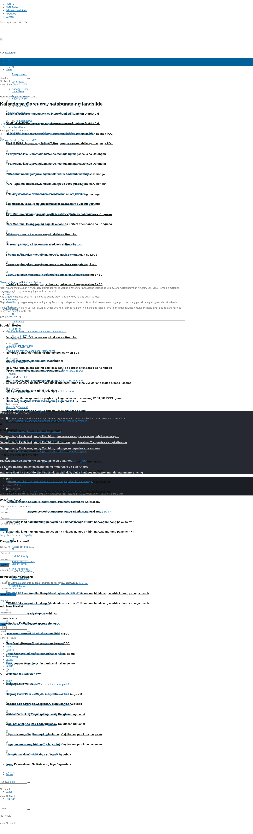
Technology (12, 656)
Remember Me (12, 523)
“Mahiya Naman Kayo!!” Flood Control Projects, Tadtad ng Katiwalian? (53, 511)
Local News (18, 91)
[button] (53, 44)
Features (11, 653)
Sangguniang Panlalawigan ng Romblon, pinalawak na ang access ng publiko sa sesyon (59, 436)
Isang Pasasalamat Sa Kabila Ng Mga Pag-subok (38, 764)
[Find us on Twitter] (1, 25)
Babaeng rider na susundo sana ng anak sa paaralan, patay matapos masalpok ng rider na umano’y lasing (71, 472)
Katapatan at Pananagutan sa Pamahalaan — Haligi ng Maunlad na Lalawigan (58, 491)
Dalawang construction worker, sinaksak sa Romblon (41, 244)
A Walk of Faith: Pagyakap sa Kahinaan (32, 623)
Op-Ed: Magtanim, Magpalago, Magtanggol (34, 370)
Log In (28, 570)
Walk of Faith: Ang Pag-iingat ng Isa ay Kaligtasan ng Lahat (45, 723)
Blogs (9, 662)
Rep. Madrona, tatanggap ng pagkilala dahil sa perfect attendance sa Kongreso (59, 224)
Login (9, 791)
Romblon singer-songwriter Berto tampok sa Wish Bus (42, 352)
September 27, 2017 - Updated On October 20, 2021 (28, 124)
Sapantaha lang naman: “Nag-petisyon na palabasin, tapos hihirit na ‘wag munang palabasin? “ (70, 531)
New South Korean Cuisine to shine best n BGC (38, 643)
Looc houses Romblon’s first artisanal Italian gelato (40, 663)
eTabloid (10, 781)
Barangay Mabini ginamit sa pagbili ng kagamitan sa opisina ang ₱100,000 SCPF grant (64, 398)
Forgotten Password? (11, 535)
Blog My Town (19, 563)
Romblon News (24, 120)
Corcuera (32, 96)
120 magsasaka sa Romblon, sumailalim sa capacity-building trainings (53, 203)
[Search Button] (28, 782)
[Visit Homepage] (18, 36)
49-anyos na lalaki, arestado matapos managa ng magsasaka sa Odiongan (56, 163)
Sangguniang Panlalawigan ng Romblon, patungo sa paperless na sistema (50, 448)
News (10, 96)
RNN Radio (12, 7)
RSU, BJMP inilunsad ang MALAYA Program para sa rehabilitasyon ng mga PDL (59, 143)
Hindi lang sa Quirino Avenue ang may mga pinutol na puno (46, 410)
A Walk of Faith (20, 556)
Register (10, 798)
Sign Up (28, 535)
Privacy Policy (13, 485)
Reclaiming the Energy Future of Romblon (34, 430)
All (13, 314)
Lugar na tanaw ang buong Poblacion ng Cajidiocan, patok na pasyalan (54, 744)
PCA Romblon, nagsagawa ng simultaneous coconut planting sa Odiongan (56, 183)
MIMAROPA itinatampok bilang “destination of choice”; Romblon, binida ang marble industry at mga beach (77, 603)
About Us (11, 13)
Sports (9, 774)
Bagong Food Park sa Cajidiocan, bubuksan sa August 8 (44, 703)
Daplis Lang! (18, 321)
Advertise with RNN (16, 10)
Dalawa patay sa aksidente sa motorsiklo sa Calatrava (36, 460)
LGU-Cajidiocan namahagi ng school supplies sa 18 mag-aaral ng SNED (54, 284)
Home (9, 52)
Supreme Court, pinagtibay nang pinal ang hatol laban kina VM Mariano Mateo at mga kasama (68, 382)
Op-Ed (9, 659)
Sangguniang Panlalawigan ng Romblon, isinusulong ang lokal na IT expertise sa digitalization (63, 442)
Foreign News (19, 84)
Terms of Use (13, 488)
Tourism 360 (18, 585)
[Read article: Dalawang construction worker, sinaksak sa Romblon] (95, 331)
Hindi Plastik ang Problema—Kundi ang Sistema (38, 451)
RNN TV (10, 4)
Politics (10, 294)
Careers (10, 16)
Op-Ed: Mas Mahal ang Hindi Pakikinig (31, 390)
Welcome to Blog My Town (23, 683)
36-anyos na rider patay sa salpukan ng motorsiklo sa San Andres (44, 466)
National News (20, 98)
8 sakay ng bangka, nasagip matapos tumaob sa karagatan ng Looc (51, 264)
